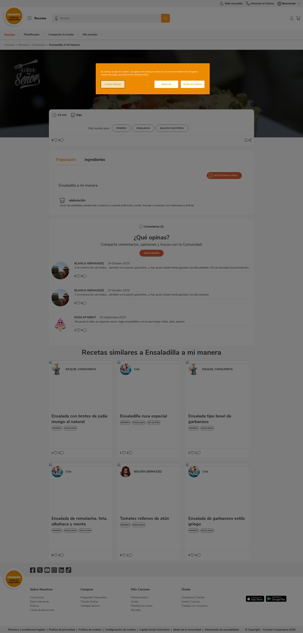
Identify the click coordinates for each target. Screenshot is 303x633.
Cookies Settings (113, 84)
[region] (153, 78)
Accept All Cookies (192, 84)
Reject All (166, 84)
